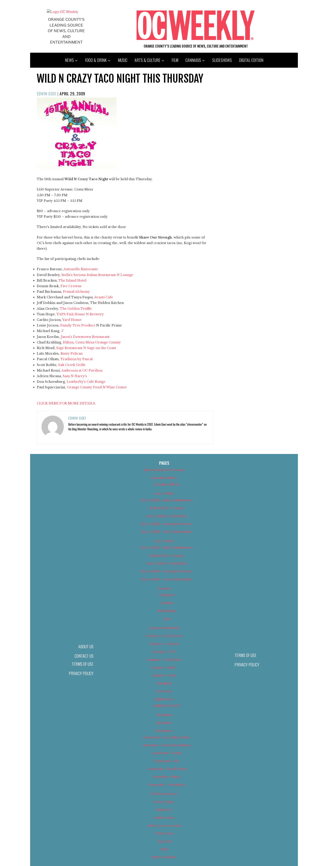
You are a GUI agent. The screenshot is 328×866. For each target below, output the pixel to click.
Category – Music (164, 667)
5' (62, 331)
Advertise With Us (164, 478)
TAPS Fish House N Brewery (80, 314)
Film (175, 60)
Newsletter (164, 723)
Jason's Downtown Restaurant (85, 337)
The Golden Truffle (76, 309)
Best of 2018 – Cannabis (166, 508)
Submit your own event (164, 825)
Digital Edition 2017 (167, 705)
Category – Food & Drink (164, 659)
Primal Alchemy (76, 292)
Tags (166, 619)
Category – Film (164, 651)
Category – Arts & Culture (164, 636)
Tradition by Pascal (76, 359)
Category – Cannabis (164, 644)
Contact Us (84, 656)
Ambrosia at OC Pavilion (81, 370)
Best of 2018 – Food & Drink (167, 516)
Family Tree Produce (77, 325)
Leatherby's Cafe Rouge (86, 382)
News (69, 60)
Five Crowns (70, 286)
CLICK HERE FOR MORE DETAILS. (66, 403)
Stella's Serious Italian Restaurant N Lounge (97, 275)
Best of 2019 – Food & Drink (167, 563)
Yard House (71, 320)
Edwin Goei (46, 93)
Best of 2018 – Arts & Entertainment (167, 500)
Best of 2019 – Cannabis (166, 555)
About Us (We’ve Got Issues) (164, 470)
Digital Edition (251, 60)
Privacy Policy (81, 673)
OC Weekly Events (164, 794)
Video (164, 849)
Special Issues (164, 817)
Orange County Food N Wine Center (97, 387)
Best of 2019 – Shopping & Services (166, 571)
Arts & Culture (147, 60)
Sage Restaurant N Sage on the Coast (86, 348)
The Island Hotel (72, 280)
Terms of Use (82, 664)
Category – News (164, 675)
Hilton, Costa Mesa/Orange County (92, 342)
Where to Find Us (164, 857)
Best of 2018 (164, 493)
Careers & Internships (164, 628)
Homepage (164, 715)
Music (122, 60)
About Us (85, 646)
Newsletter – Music (167, 776)
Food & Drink (96, 60)
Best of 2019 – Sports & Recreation (166, 579)
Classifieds (164, 683)
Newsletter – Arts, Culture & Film (166, 737)
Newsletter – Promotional (166, 785)
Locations (167, 603)
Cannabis (193, 60)
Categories (166, 595)
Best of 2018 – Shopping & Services (166, 524)
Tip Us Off (164, 841)
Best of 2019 (164, 541)
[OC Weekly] (62, 12)
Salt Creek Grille (71, 365)
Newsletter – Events (166, 753)
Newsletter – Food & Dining (166, 769)
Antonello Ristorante (80, 269)
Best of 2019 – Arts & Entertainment (167, 547)
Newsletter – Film (166, 761)
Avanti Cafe (103, 297)
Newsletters (164, 730)
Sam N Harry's (75, 376)
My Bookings (167, 611)
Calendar (164, 588)
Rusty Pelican (71, 353)
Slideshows (222, 60)
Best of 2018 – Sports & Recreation (166, 531)
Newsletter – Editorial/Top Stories (167, 745)
